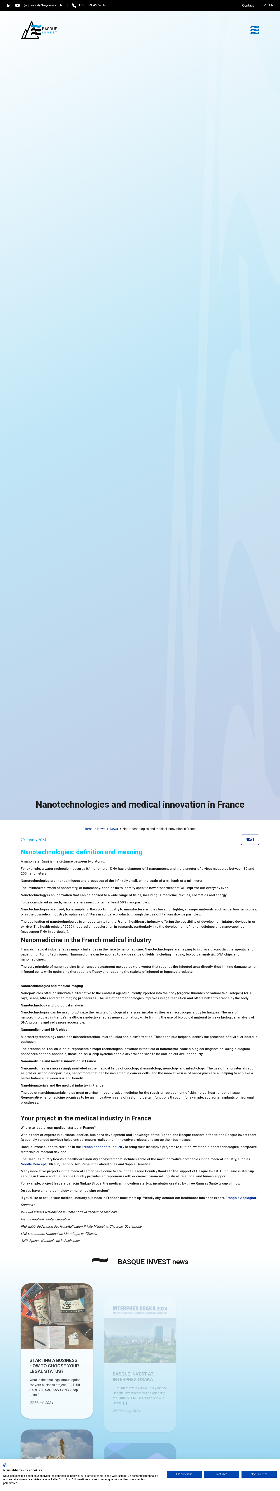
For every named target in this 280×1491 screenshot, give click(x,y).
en (271, 5)
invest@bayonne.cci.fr (46, 5)
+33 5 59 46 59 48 (93, 5)
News (250, 840)
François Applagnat (241, 1198)
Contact (248, 5)
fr (264, 5)
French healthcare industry (103, 1147)
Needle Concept (33, 1164)
